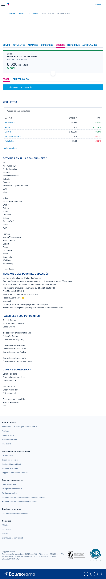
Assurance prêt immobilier (14, 399)
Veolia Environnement (12, 201)
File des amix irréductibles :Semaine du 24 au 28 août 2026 (29, 287)
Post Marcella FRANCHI (13, 291)
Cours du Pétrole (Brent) (13, 339)
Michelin (6, 172)
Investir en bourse (10, 402)
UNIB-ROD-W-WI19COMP (22, 56)
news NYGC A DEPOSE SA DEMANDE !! (20, 294)
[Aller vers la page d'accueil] (8, 4)
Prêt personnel (9, 393)
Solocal (6, 218)
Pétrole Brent (10, 141)
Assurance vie (9, 386)
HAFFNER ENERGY (13, 136)
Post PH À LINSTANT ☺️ (13, 297)
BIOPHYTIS (10, 122)
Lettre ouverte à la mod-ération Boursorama (22, 278)
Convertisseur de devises (14, 345)
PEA (4, 405)
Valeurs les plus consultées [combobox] (18, 110)
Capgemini (7, 257)
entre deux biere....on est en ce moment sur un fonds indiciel (29, 284)
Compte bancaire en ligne (14, 377)
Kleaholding (8, 263)
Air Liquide (7, 250)
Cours (6, 45)
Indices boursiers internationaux (17, 332)
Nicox (5, 192)
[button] (3, 4)
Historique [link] (73, 45)
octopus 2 (7, 301)
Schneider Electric (10, 175)
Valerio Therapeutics (12, 237)
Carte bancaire (9, 380)
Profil (6, 79)
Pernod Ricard (9, 240)
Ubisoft (6, 243)
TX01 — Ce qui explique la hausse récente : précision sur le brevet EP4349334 (37, 281)
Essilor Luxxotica (10, 169)
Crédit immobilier (10, 389)
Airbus (5, 247)
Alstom (6, 208)
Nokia (5, 198)
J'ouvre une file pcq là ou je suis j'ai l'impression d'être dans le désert (33, 307)
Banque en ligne (10, 373)
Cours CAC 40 (9, 326)
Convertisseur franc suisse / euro (17, 361)
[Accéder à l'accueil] (4, 13)
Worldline (7, 260)
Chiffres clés (21, 79)
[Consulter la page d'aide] (92, 4)
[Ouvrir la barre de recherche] (88, 4)
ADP (5, 227)
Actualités (19, 45)
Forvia (5, 211)
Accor (5, 253)
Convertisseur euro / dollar (14, 352)
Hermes (6, 233)
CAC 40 (8, 131)
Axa (4, 162)
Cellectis (6, 179)
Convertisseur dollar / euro (14, 348)
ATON (7, 127)
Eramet (6, 204)
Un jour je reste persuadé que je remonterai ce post (25, 304)
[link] (20, 426)
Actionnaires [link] (89, 45)
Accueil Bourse (9, 320)
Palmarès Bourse (10, 336)
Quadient (7, 214)
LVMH (5, 188)
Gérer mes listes (11, 148)
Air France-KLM (10, 165)
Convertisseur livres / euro (14, 358)
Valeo (5, 224)
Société (60, 45)
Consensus (47, 45)
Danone (6, 182)
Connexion (100, 4)
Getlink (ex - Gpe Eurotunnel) (15, 185)
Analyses (33, 45)
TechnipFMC (8, 221)
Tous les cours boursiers (13, 323)
